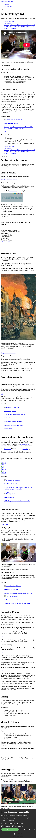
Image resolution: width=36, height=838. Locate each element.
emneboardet (12, 191)
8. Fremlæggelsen (12, 28)
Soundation (7, 449)
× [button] (34, 811)
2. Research (13, 25)
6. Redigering (25, 26)
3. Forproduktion (22, 25)
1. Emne (6, 25)
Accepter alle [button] (10, 829)
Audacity (25, 449)
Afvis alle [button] (27, 829)
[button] (18, 834)
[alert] (18, 823)
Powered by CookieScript (18, 836)
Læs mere (11, 820)
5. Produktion (16, 26)
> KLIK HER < (5, 241)
